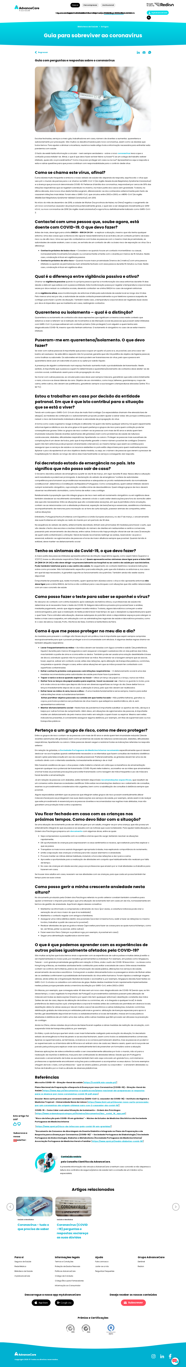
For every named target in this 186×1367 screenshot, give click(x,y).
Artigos (104, 26)
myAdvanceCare (159, 12)
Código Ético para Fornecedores (69, 1280)
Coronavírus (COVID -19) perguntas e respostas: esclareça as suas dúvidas (72, 1231)
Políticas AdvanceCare (65, 1271)
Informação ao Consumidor (67, 1285)
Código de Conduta (64, 1276)
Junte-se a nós (102, 1266)
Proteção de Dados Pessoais (67, 1266)
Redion (141, 1266)
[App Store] (41, 1302)
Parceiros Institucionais (85, 13)
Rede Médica (127, 13)
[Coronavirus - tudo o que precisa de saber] (34, 1206)
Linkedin (138, 52)
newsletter (15, 1140)
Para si (75, 5)
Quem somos (63, 13)
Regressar (43, 52)
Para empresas (90, 5)
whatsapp (149, 52)
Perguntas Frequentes (104, 1271)
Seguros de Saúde (23, 1261)
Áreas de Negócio (109, 13)
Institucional (108, 5)
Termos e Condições (64, 1261)
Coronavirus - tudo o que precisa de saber (33, 1227)
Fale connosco (101, 1261)
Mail (144, 52)
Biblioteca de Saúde (88, 26)
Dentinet (141, 1261)
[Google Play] (64, 1302)
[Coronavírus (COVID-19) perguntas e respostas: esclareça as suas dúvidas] (73, 1206)
